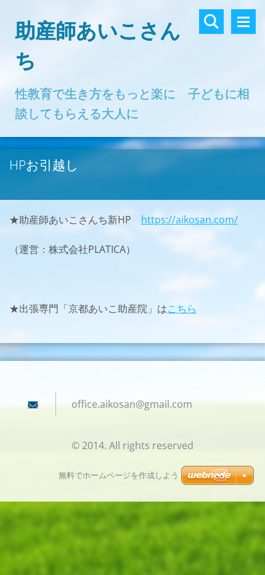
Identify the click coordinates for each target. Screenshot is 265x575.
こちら (182, 308)
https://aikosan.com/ (189, 219)
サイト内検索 (211, 21)
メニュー (243, 21)
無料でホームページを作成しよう (119, 475)
